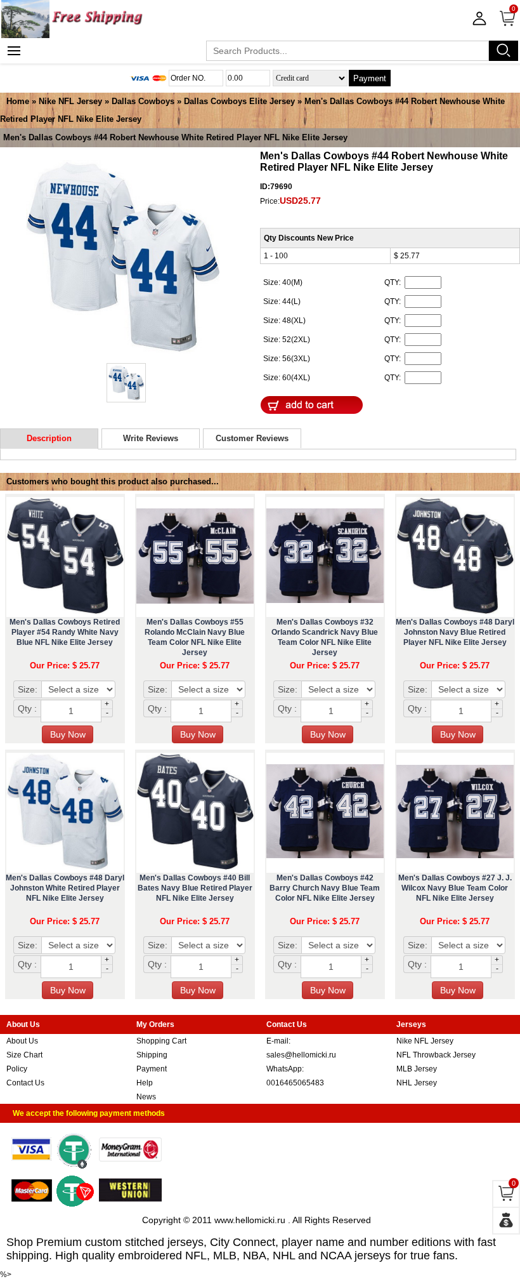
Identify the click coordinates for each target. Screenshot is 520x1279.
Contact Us (25, 1082)
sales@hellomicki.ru (301, 1054)
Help (144, 1082)
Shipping (151, 1054)
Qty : (27, 708)
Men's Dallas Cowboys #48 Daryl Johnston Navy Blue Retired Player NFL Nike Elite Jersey (455, 632)
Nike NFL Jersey (70, 101)
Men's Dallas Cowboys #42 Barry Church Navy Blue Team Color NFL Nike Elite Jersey (325, 888)
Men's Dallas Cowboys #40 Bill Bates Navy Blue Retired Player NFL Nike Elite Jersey (195, 888)
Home (17, 101)
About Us (22, 1041)
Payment (369, 78)
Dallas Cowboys (143, 101)
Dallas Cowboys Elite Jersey (239, 101)
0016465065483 (295, 1082)
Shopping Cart (161, 1041)
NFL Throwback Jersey (436, 1054)
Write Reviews (150, 438)
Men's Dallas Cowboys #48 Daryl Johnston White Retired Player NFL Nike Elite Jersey (65, 888)
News (146, 1096)
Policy (16, 1068)
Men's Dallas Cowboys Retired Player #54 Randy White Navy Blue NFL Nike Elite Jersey (65, 632)
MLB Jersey (416, 1068)
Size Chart (24, 1054)
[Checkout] (506, 1220)
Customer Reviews (252, 438)
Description (49, 438)
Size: (27, 689)
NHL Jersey (416, 1082)
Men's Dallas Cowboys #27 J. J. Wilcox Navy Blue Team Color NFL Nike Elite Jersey (455, 888)
